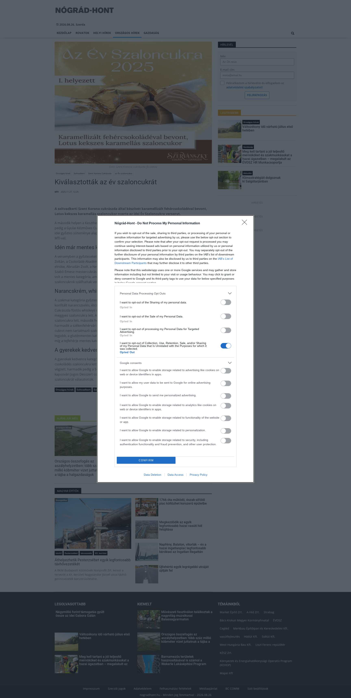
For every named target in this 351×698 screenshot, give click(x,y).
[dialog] (175, 349)
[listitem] (175, 293)
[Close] (246, 223)
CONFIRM (146, 460)
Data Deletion (152, 474)
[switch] (226, 302)
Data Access (175, 474)
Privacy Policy (198, 474)
